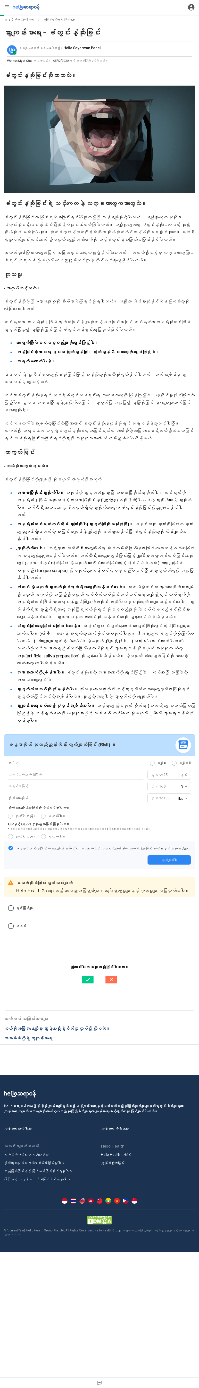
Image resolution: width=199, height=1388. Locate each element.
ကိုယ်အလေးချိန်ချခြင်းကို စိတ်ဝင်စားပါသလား (38, 807)
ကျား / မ (13, 762)
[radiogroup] (170, 763)
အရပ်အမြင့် (18, 786)
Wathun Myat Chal (19, 60)
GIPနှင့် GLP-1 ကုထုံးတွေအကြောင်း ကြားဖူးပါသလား (38, 824)
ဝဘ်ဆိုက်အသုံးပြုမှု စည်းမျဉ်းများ (26, 1154)
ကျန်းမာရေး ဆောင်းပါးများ (18, 1128)
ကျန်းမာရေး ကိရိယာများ (115, 1128)
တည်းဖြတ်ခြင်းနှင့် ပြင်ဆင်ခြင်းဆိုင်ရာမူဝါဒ (38, 1171)
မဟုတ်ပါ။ (57, 816)
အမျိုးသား (161, 763)
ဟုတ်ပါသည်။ (25, 816)
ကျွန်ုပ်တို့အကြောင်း (112, 1163)
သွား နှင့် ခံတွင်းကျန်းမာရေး (19, 19)
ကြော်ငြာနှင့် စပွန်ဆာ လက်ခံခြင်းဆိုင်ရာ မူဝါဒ (37, 1179)
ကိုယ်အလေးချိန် (18, 798)
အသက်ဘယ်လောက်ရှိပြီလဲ (24, 774)
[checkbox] (10, 848)
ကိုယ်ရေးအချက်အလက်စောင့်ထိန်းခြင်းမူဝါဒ (34, 1163)
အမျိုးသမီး (185, 763)
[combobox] (182, 787)
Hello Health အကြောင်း (116, 1154)
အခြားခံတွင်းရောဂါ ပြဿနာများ (59, 19)
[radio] (152, 763)
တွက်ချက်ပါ (169, 860)
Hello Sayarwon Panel (82, 48)
